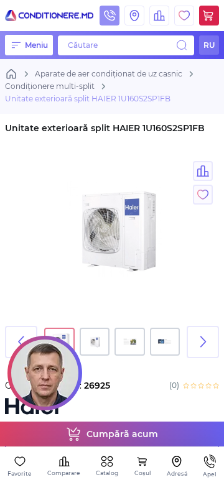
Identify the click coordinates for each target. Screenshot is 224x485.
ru (209, 45)
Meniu (36, 45)
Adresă (177, 473)
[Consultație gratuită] (44, 373)
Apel (210, 474)
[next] (203, 342)
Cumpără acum (122, 434)
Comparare (63, 472)
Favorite (19, 473)
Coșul (142, 472)
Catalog (107, 472)
